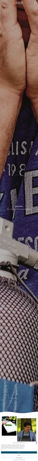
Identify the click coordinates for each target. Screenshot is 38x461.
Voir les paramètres (19, 457)
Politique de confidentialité (21, 459)
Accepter (19, 452)
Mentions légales (15, 459)
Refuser (19, 455)
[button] (36, 442)
